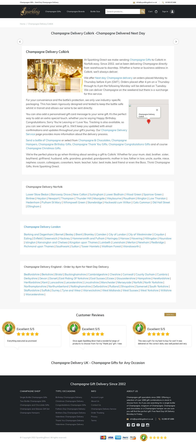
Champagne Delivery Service (103, 409)
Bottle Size (95, 11)
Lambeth (105, 242)
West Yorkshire (149, 290)
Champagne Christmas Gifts (43, 148)
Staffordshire (32, 290)
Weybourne (114, 198)
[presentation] (20, 41)
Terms (94, 420)
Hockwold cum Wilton (117, 202)
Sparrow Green (152, 194)
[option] (32, 337)
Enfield (38, 238)
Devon (43, 278)
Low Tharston (157, 198)
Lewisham (119, 242)
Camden (101, 234)
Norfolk (137, 282)
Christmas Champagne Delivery (69, 401)
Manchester (108, 282)
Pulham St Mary (51, 202)
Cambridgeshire (98, 274)
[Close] (157, 110)
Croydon (159, 234)
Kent (45, 282)
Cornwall (128, 274)
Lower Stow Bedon (37, 194)
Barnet (59, 234)
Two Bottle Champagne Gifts (33, 401)
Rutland (114, 286)
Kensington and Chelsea (53, 242)
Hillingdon (151, 238)
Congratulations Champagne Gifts (71, 405)
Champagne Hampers (30, 413)
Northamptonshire (35, 286)
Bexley (69, 234)
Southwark (62, 246)
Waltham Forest (111, 246)
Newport (53, 198)
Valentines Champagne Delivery (70, 416)
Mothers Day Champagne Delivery (71, 413)
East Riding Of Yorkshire (73, 278)
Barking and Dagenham (38, 234)
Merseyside (124, 282)
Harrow (124, 238)
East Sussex (97, 278)
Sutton (75, 246)
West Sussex (130, 290)
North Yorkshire (153, 282)
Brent (79, 234)
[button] (148, 121)
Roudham (129, 198)
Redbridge (157, 242)
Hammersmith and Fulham (88, 238)
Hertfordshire (32, 282)
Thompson (67, 198)
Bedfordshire (32, 274)
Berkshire (47, 274)
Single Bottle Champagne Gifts (33, 397)
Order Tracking (97, 413)
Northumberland (58, 286)
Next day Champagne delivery (114, 77)
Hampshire (144, 278)
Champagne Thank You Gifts (89, 144)
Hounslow (165, 238)
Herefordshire (161, 278)
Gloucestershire (125, 278)
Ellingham (33, 206)
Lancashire (56, 282)
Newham (143, 242)
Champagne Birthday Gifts (54, 144)
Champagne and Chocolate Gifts (34, 405)
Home (22, 24)
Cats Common (141, 202)
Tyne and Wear (71, 290)
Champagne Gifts (53, 11)
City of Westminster (140, 234)
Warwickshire (91, 290)
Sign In (165, 11)
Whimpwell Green (74, 202)
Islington (30, 242)
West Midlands (111, 290)
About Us (95, 401)
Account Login (97, 397)
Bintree (30, 198)
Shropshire (127, 286)
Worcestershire (34, 294)
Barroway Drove (61, 194)
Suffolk (46, 290)
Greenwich (50, 238)
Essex (110, 278)
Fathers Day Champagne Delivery (70, 409)
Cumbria (162, 274)
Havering (137, 238)
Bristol (59, 274)
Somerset (141, 286)
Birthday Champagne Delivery (69, 397)
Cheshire (115, 274)
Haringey (112, 238)
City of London (117, 234)
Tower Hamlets (90, 246)
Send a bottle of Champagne (43, 140)
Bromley (89, 234)
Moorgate (99, 198)
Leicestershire (73, 282)
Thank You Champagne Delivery (70, 420)
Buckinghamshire (75, 274)
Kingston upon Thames (84, 242)
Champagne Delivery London (42, 226)
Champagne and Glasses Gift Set (34, 409)
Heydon (41, 198)
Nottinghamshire (81, 286)
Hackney (64, 238)
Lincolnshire (91, 282)
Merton (131, 242)
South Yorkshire (158, 286)
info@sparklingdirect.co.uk (146, 2)
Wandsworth (131, 246)
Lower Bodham (114, 194)
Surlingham (96, 194)
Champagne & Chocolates (94, 140)
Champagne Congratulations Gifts (129, 144)
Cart (150, 11)
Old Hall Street (161, 202)
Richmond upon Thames (39, 246)
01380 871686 (170, 2)
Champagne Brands (76, 11)
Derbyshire (30, 278)
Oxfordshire (100, 286)
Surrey (56, 290)
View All (170, 315)
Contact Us (96, 405)
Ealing (28, 238)
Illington (142, 198)
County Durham (145, 274)
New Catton (80, 194)
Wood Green (133, 194)
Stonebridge (94, 202)
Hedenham (33, 202)
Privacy (94, 416)
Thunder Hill (83, 198)
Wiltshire (165, 290)
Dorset (53, 278)
